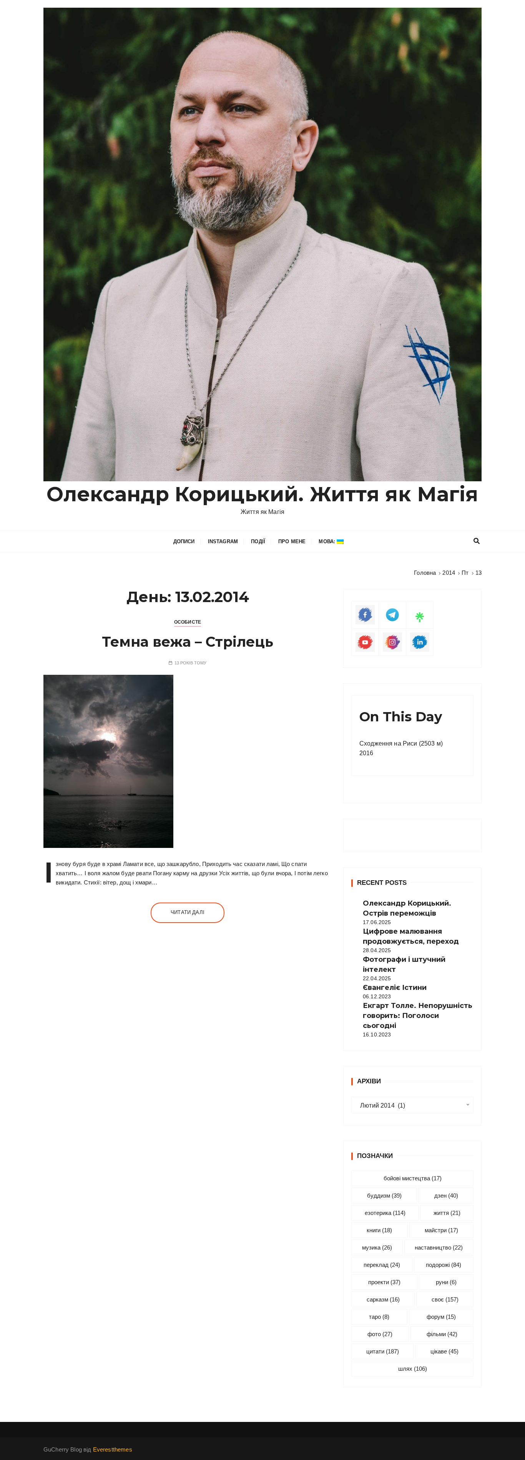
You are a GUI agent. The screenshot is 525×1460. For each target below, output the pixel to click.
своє (445, 1299)
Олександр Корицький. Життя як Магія (262, 494)
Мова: (328, 541)
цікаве (444, 1351)
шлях (412, 1368)
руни (446, 1282)
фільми (442, 1334)
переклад (382, 1264)
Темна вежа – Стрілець (187, 641)
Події (258, 541)
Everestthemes (112, 1449)
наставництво (439, 1247)
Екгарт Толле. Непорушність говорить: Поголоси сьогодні (417, 1015)
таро (379, 1316)
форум (441, 1316)
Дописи (184, 541)
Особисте (187, 622)
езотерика (385, 1213)
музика (377, 1247)
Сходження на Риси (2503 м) (401, 743)
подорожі (443, 1264)
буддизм (384, 1195)
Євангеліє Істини (395, 987)
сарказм (383, 1299)
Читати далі (187, 912)
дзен (446, 1195)
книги (379, 1230)
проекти (384, 1282)
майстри (441, 1230)
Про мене (292, 541)
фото (379, 1334)
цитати (382, 1351)
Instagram (223, 541)
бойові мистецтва (413, 1178)
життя (447, 1213)
